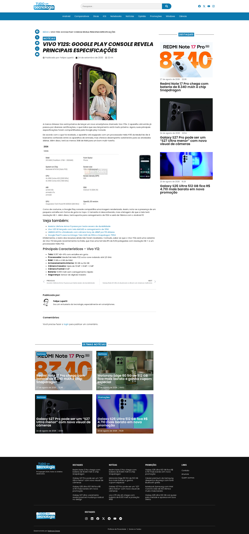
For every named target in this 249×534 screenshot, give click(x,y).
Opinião (142, 16)
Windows (170, 16)
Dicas (96, 16)
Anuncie (185, 474)
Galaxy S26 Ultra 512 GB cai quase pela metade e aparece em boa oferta (160, 497)
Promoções (156, 16)
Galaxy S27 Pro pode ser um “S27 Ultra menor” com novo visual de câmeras (88, 480)
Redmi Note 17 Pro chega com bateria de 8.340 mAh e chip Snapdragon (86, 471)
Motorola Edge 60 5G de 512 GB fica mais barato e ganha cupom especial (123, 480)
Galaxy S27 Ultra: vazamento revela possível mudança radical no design (88, 497)
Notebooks (116, 16)
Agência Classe (54, 531)
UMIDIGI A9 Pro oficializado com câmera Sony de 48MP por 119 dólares (81, 232)
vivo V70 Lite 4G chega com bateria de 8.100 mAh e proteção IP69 (124, 497)
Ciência (183, 16)
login (66, 324)
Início (46, 32)
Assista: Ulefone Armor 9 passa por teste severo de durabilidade (79, 226)
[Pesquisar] (166, 6)
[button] (37, 31)
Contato (185, 470)
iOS (104, 16)
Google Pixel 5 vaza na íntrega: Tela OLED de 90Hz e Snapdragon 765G (82, 235)
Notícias (130, 16)
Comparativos (81, 16)
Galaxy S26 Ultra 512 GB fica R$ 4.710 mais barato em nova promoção (86, 488)
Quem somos (188, 477)
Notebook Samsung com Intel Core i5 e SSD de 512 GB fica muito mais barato (159, 488)
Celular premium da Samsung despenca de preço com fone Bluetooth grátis (159, 480)
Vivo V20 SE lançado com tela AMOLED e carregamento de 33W (78, 229)
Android (66, 16)
